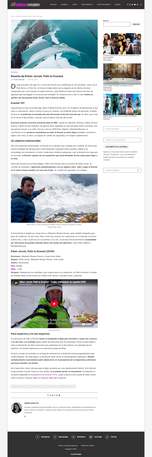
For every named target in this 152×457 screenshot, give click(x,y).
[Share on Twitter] (50, 395)
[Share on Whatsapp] (54, 395)
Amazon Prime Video (19, 386)
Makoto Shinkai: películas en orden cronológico (120, 116)
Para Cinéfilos (87, 4)
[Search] (141, 4)
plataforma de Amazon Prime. (45, 375)
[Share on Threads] (57, 395)
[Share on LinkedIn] (52, 395)
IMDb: (13, 269)
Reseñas (64, 4)
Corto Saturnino (103, 4)
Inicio (12, 16)
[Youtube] (135, 4)
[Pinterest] (132, 4)
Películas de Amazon (49, 386)
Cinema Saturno (82, 449)
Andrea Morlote (19, 79)
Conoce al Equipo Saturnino (68, 445)
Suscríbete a (116, 147)
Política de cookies (87, 445)
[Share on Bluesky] (59, 395)
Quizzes (118, 4)
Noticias (53, 4)
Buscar (106, 21)
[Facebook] (127, 4)
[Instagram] (130, 4)
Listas (74, 4)
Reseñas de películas (67, 386)
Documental (34, 386)
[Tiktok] (137, 4)
